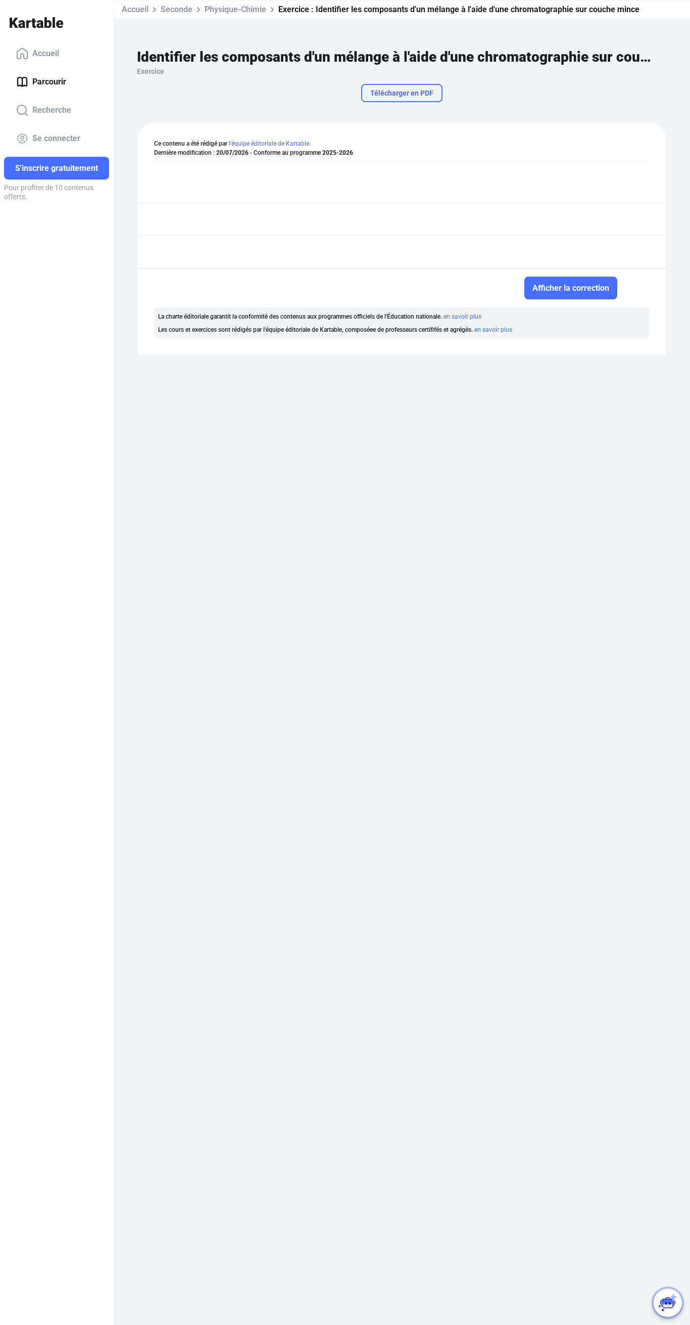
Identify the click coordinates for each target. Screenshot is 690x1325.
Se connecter (56, 138)
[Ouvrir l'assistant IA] (668, 1303)
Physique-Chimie (235, 9)
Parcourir (49, 81)
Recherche (51, 110)
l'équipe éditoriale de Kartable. (270, 143)
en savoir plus (462, 316)
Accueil (45, 53)
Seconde (176, 9)
